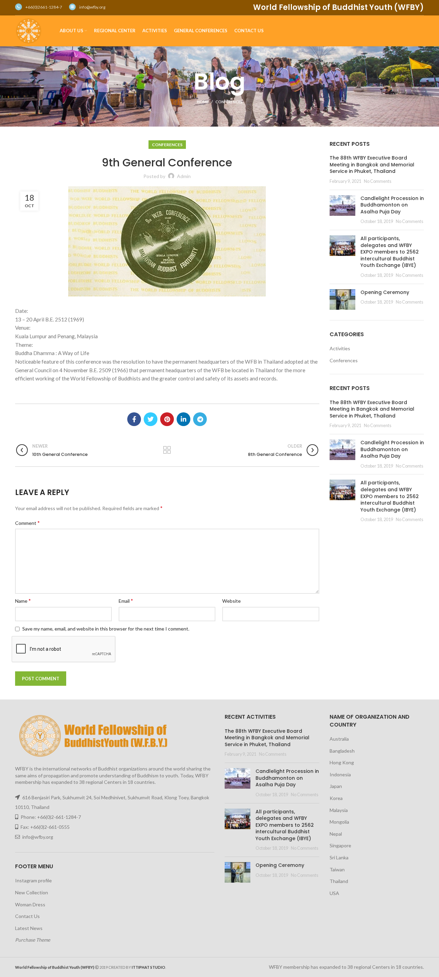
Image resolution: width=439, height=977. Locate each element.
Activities (340, 348)
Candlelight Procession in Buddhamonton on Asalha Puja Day (392, 205)
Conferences (228, 101)
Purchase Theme (32, 940)
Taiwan (337, 869)
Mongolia (339, 822)
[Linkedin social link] (183, 419)
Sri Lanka (339, 857)
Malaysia (339, 810)
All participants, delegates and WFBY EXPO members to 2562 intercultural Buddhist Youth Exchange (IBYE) (389, 252)
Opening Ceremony (384, 292)
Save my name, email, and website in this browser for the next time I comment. (105, 629)
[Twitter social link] (150, 419)
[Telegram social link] (200, 419)
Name (23, 600)
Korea (336, 798)
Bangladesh (342, 751)
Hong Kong (342, 762)
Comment (27, 522)
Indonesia (340, 774)
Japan (336, 786)
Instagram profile (33, 880)
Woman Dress (30, 904)
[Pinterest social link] (167, 419)
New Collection (31, 892)
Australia (339, 739)
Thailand (339, 881)
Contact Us (27, 916)
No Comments (377, 181)
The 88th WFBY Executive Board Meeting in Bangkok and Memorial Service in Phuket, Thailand (372, 164)
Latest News (29, 928)
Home (203, 101)
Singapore (340, 845)
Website (231, 601)
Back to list (167, 450)
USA (334, 893)
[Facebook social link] (134, 419)
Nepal (336, 834)
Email (126, 600)
